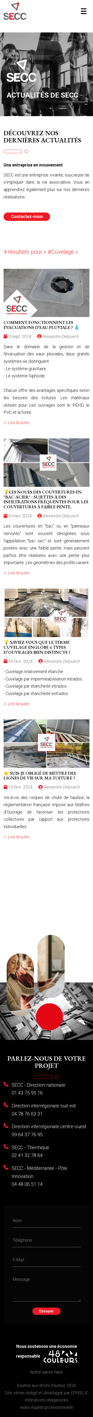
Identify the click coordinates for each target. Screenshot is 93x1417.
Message (21, 1279)
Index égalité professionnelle (46, 1407)
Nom (17, 1220)
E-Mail (18, 1259)
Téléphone (22, 1240)
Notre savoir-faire (46, 1372)
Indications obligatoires (46, 1399)
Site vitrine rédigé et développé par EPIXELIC (46, 1392)
